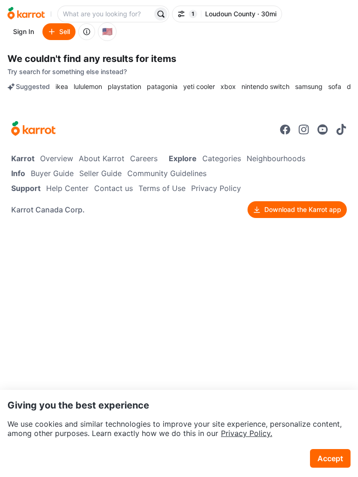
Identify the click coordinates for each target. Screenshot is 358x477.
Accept (330, 458)
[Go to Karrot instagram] (304, 129)
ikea (61, 86)
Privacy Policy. (246, 433)
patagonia (162, 86)
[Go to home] (26, 14)
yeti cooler (199, 86)
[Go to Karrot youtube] (322, 129)
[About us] (86, 31)
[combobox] (105, 14)
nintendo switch (265, 86)
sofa (334, 86)
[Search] (160, 13)
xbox (228, 86)
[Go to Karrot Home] (33, 129)
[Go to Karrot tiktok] (341, 129)
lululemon (88, 86)
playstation (124, 86)
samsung (309, 86)
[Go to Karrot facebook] (285, 129)
